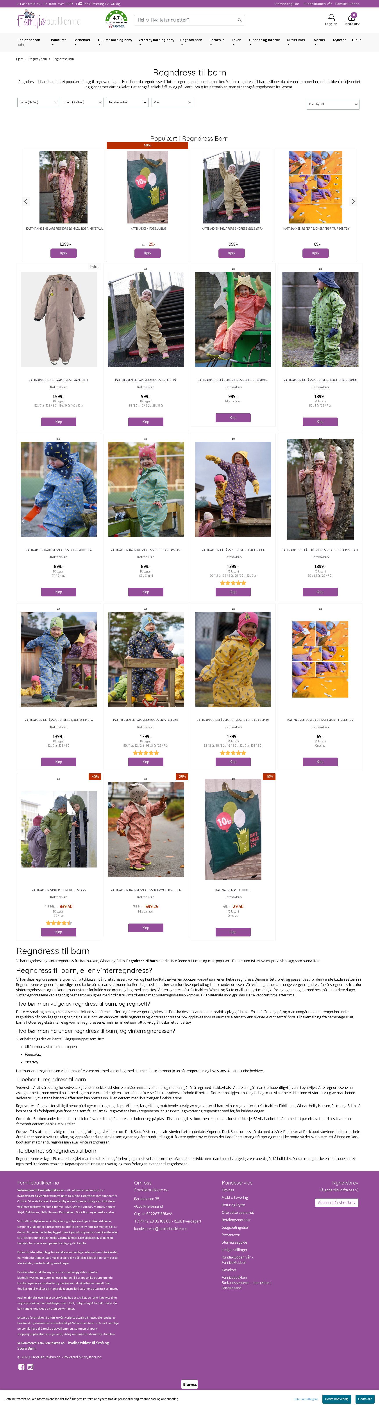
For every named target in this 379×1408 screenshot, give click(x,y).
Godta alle (365, 1399)
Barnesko (216, 40)
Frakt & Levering (235, 1197)
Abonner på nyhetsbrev (337, 1202)
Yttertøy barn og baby (156, 40)
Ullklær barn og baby (115, 40)
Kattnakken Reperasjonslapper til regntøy (316, 228)
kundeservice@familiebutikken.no (160, 1228)
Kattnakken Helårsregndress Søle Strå (232, 228)
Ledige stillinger (234, 1250)
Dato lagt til (316, 104)
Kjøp (63, 253)
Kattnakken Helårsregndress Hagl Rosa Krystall (64, 228)
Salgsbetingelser (235, 1227)
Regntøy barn (191, 40)
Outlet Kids (296, 40)
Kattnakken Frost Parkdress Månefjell (59, 380)
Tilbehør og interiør (264, 40)
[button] (116, 20)
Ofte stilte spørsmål (238, 1212)
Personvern (231, 1235)
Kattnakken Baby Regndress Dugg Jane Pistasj (146, 550)
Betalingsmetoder (236, 1220)
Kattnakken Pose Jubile (148, 228)
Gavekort (229, 1270)
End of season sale (29, 42)
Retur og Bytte (233, 1205)
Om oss (228, 1190)
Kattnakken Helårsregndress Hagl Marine (146, 720)
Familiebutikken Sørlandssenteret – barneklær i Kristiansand (247, 1282)
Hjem (19, 59)
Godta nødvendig (337, 1399)
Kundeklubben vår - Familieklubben (331, 4)
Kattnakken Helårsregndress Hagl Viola (233, 550)
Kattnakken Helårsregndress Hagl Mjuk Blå (59, 720)
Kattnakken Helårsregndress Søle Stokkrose (233, 380)
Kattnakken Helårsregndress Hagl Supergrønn (320, 380)
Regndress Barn (63, 59)
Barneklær (82, 40)
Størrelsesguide (286, 4)
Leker (236, 40)
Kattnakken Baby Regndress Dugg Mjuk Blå (59, 550)
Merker (319, 40)
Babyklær (58, 40)
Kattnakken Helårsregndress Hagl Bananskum (233, 720)
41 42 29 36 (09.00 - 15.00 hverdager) (171, 1221)
